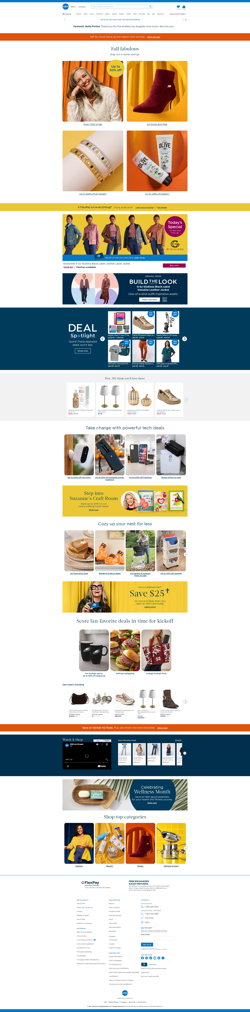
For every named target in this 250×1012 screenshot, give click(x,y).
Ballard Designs (114, 1002)
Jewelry (114, 14)
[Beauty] (110, 845)
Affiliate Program (83, 915)
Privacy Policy (82, 936)
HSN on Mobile (114, 907)
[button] (166, 7)
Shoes (85, 14)
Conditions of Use (83, 948)
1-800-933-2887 (151, 914)
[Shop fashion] (92, 94)
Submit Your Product (84, 923)
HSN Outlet (113, 923)
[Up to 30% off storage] (171, 552)
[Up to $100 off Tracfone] (140, 456)
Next (184, 338)
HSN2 (111, 919)
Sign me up (147, 944)
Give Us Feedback (115, 960)
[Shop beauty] (157, 164)
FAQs (147, 922)
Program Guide (114, 911)
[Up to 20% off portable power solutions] (110, 457)
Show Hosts (81, 919)
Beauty (107, 14)
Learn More (145, 972)
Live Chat (149, 918)
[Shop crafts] (125, 501)
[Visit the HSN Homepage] (65, 9)
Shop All (178, 740)
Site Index (112, 931)
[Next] (183, 20)
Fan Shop (142, 14)
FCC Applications (115, 964)
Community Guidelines (85, 944)
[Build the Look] (125, 288)
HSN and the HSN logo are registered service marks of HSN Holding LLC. (125, 1006)
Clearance (160, 14)
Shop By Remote (115, 915)
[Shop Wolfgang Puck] (125, 37)
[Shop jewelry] (92, 164)
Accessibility (81, 956)
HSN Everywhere (115, 927)
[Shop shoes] (157, 94)
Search (150, 6)
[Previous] (64, 20)
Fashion (78, 14)
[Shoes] (140, 845)
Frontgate (124, 1002)
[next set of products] (186, 400)
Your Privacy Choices (84, 940)
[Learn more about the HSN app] (125, 597)
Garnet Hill (132, 1002)
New (148, 14)
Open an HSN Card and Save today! (153, 968)
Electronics (99, 14)
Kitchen (121, 14)
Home (92, 14)
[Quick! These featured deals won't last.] (82, 339)
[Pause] (186, 20)
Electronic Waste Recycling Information (91, 964)
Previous (102, 338)
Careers (79, 911)
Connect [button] (82, 7)
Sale (153, 14)
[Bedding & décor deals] (110, 552)
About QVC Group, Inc (85, 907)
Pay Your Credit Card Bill (150, 976)
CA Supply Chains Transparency (88, 960)
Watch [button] (73, 7)
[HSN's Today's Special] (125, 242)
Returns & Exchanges (84, 932)
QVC (105, 1002)
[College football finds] (156, 652)
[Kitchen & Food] (171, 845)
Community (113, 940)
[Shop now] (125, 794)
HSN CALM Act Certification (119, 968)
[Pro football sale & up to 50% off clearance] (94, 653)
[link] (183, 7)
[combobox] (121, 7)
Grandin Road (141, 1002)
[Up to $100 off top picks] (79, 456)
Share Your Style (115, 948)
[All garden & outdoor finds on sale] (140, 553)
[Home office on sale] (171, 456)
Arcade (111, 944)
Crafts (135, 14)
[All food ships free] (79, 552)
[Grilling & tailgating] (125, 652)
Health (128, 14)
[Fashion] (79, 845)
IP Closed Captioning (84, 952)
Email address (145, 934)
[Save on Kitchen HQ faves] (125, 727)
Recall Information (115, 956)
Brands (111, 903)
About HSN (81, 903)
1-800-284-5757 (151, 907)
